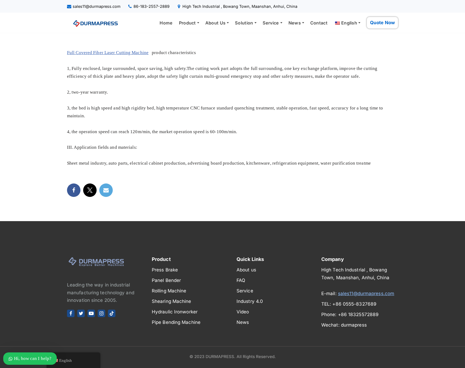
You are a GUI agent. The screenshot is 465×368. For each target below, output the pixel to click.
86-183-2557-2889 (151, 6)
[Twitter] (90, 190)
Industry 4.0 (250, 301)
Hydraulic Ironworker (175, 311)
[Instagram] (101, 313)
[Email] (106, 190)
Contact (318, 23)
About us (246, 270)
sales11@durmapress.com (97, 6)
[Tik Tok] (111, 313)
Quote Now (382, 22)
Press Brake (165, 270)
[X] (81, 313)
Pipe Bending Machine (176, 322)
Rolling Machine (169, 290)
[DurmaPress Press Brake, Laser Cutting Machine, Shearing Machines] (94, 23)
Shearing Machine (171, 301)
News (243, 322)
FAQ (241, 280)
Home (166, 23)
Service (245, 290)
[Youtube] (91, 313)
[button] (198, 23)
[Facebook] (73, 190)
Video (243, 311)
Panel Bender (166, 280)
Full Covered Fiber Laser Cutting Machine (108, 52)
